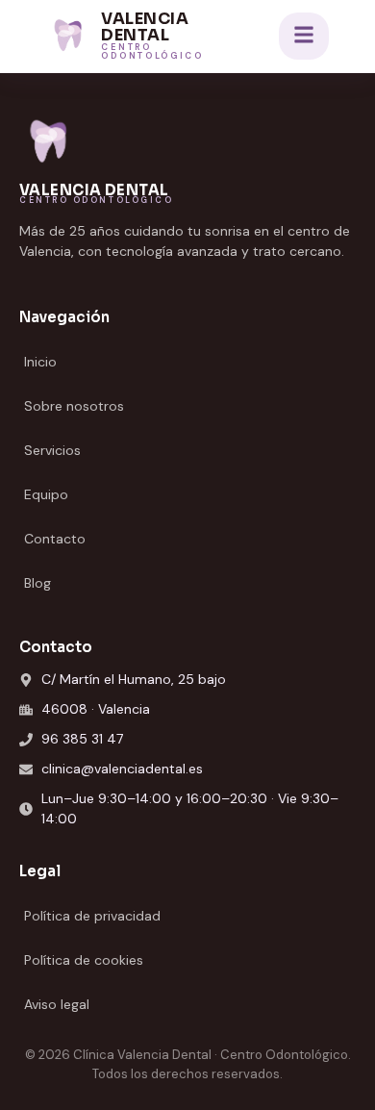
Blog (37, 583)
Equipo (46, 494)
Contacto (55, 538)
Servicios (52, 450)
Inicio (40, 361)
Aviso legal (56, 1004)
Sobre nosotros (74, 406)
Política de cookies (83, 960)
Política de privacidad (92, 915)
